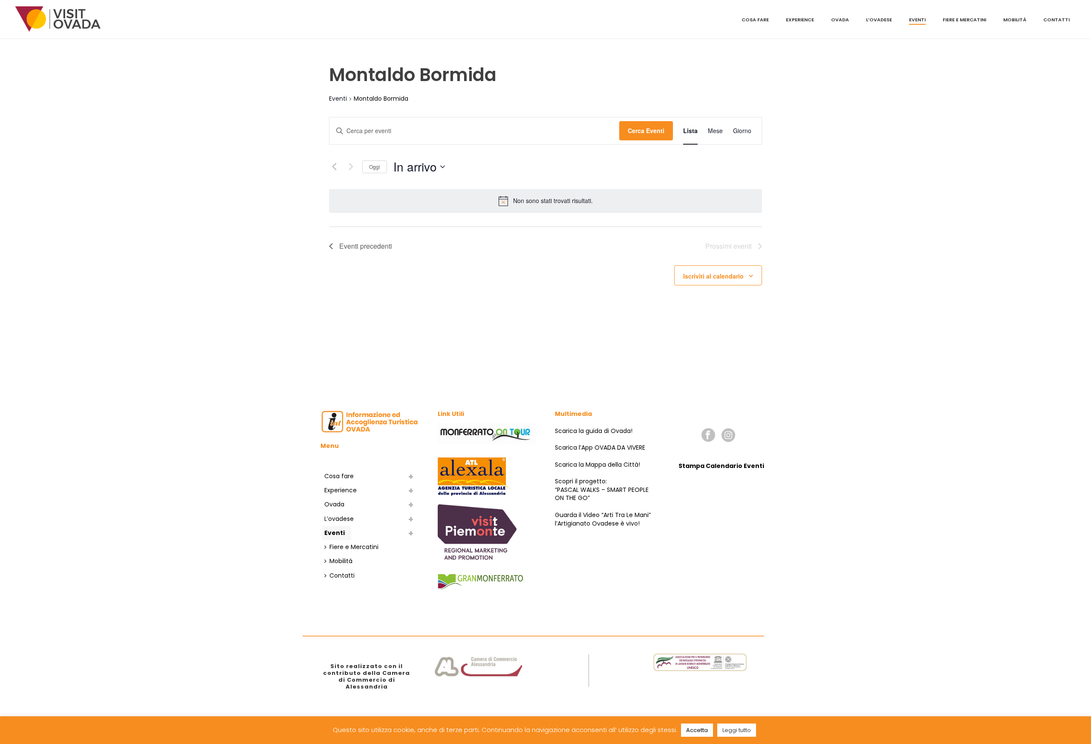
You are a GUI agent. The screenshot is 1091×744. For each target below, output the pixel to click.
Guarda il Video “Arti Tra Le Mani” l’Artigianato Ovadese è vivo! (603, 519)
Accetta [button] (697, 730)
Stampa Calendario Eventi (721, 466)
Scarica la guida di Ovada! (593, 431)
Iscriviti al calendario (713, 276)
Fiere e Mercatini (964, 19)
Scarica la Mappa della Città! (597, 464)
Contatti (1056, 19)
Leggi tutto (736, 730)
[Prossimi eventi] (351, 167)
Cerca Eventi (646, 130)
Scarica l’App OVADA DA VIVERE (600, 447)
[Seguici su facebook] (708, 435)
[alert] (553, 201)
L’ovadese (879, 19)
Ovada (840, 19)
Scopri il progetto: (581, 481)
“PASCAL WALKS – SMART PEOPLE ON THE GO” (602, 494)
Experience (800, 19)
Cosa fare (755, 19)
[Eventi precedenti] (334, 167)
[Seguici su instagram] (728, 435)
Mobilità (1014, 19)
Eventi (917, 19)
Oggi (374, 166)
